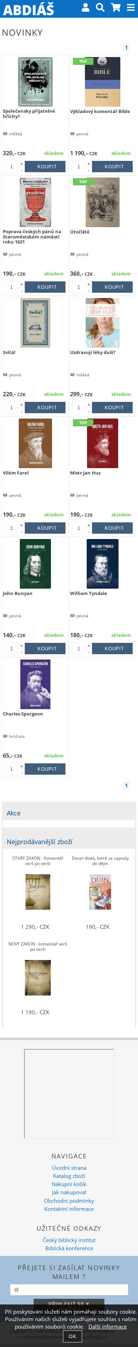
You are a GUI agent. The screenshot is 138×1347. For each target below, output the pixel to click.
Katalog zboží (69, 1176)
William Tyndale (88, 593)
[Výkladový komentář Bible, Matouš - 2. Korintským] (102, 82)
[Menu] (131, 7)
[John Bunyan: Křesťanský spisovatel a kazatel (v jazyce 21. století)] (35, 564)
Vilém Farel (16, 472)
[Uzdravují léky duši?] (103, 323)
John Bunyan (18, 593)
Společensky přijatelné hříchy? (29, 113)
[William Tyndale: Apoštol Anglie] (103, 564)
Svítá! (9, 352)
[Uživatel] (86, 8)
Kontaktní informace (69, 1209)
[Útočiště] (102, 202)
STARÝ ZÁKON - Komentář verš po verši (37, 861)
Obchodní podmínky (69, 1201)
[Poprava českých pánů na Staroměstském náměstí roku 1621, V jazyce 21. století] (35, 202)
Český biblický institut (69, 1240)
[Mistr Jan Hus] (103, 443)
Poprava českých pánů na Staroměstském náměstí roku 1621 (32, 236)
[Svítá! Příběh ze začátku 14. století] (36, 323)
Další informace (107, 1326)
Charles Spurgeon (23, 713)
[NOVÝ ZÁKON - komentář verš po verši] (38, 977)
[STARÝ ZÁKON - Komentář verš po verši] (38, 892)
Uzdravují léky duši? (92, 352)
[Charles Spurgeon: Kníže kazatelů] (35, 684)
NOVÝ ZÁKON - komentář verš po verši (37, 947)
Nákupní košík (69, 1184)
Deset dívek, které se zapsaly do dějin (100, 861)
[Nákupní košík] (116, 8)
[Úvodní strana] (28, 9)
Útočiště (80, 231)
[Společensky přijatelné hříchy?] (35, 82)
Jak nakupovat (69, 1192)
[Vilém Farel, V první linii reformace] (35, 443)
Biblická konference (69, 1248)
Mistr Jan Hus (85, 472)
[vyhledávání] (100, 8)
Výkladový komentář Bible (100, 111)
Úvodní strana (69, 1168)
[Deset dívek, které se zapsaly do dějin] (100, 892)
